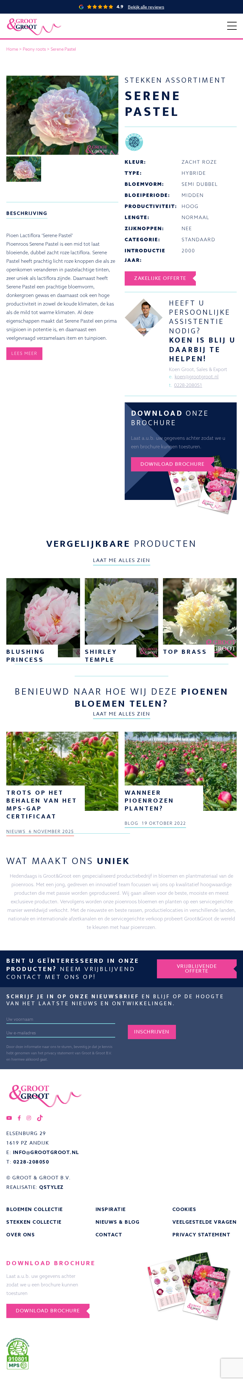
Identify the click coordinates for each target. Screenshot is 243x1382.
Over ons (20, 1234)
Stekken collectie (34, 1222)
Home (12, 49)
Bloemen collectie (34, 1209)
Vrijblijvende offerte (197, 969)
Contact (109, 1234)
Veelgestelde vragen (204, 1222)
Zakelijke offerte (160, 278)
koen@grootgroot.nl (197, 377)
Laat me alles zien (121, 560)
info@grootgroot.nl (46, 1152)
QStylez (51, 1187)
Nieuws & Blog (118, 1222)
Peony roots (34, 49)
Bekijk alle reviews (146, 7)
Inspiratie (111, 1209)
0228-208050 (31, 1161)
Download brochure (172, 464)
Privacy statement (201, 1234)
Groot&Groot (20, 20)
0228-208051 (188, 385)
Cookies (184, 1209)
